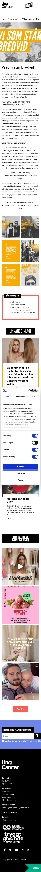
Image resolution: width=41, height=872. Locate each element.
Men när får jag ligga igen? (19, 310)
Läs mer (10, 518)
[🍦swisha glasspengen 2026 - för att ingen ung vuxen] (20, 605)
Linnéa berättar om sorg (19, 173)
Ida (12, 205)
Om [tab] (33, 397)
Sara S (36, 205)
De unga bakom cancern (19, 307)
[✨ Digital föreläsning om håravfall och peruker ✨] (20, 566)
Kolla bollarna (14, 302)
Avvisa (20, 480)
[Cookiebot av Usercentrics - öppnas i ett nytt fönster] (28, 390)
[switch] (35, 443)
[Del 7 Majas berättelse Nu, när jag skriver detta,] (20, 681)
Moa (23, 205)
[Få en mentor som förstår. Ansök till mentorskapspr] (20, 643)
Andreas (5, 205)
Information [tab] (20, 397)
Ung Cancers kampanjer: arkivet (22, 312)
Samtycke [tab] (7, 397)
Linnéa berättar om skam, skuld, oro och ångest (20, 177)
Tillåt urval (20, 473)
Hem (4, 19)
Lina (17, 205)
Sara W (21, 208)
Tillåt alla (20, 467)
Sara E (29, 205)
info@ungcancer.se (10, 820)
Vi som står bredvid (17, 305)
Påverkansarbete (14, 19)
